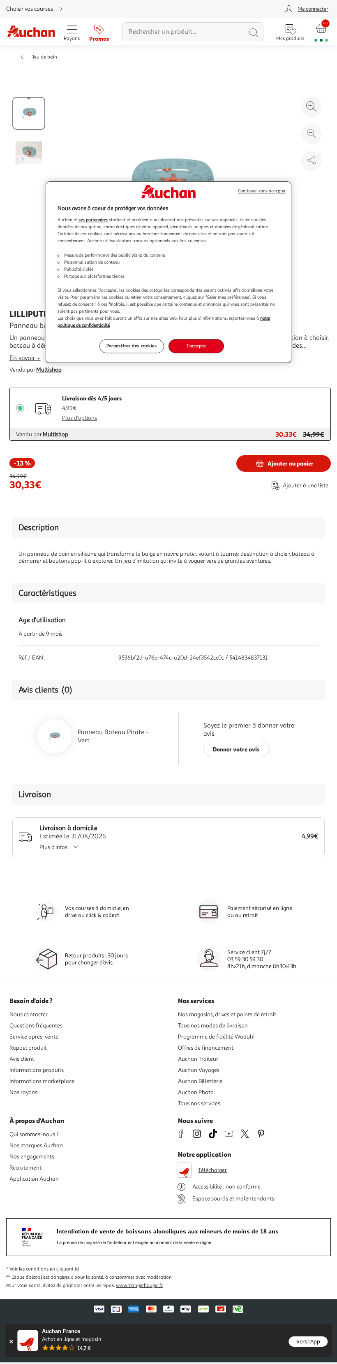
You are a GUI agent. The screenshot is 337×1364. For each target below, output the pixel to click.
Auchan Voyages (198, 1070)
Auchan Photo (196, 1092)
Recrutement (25, 1167)
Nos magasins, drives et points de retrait (227, 1014)
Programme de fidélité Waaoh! (216, 1036)
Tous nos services (199, 1103)
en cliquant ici (64, 1269)
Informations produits (36, 1070)
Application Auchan (34, 1178)
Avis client (21, 1058)
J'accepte (196, 346)
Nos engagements (31, 1156)
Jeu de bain (44, 57)
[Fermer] (10, 1341)
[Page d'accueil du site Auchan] (31, 32)
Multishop (49, 369)
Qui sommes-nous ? (34, 1134)
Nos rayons (23, 1092)
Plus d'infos (53, 847)
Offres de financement (205, 1047)
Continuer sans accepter (262, 191)
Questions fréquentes (35, 1025)
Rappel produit (28, 1047)
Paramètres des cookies (131, 346)
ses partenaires (93, 220)
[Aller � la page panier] (321, 32)
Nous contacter (28, 1014)
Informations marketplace (41, 1081)
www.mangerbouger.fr (139, 1285)
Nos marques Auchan (36, 1145)
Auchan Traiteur (198, 1058)
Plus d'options (79, 417)
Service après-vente (33, 1036)
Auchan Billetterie (200, 1081)
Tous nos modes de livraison (213, 1025)
